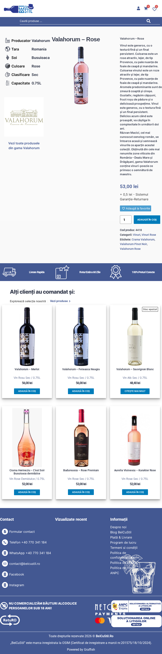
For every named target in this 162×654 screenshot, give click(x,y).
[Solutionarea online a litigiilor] (136, 621)
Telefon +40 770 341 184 (28, 542)
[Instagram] (5, 585)
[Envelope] (5, 564)
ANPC (114, 573)
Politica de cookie (123, 563)
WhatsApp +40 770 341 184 (30, 553)
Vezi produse (59, 301)
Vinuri (136, 234)
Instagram (16, 585)
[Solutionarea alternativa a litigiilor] (136, 606)
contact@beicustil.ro (24, 564)
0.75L (36, 83)
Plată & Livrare (121, 537)
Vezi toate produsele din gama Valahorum (24, 145)
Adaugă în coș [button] (27, 391)
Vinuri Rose (149, 234)
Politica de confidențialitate (122, 555)
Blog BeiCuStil (120, 532)
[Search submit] (149, 21)
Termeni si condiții (124, 548)
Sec (35, 75)
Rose (36, 66)
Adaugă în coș (147, 219)
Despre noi (118, 527)
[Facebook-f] (5, 574)
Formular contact (22, 532)
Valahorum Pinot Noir (133, 244)
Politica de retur (122, 568)
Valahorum (41, 41)
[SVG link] (19, 8)
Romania (39, 49)
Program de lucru (123, 542)
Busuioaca (41, 58)
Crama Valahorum (143, 239)
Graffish (89, 649)
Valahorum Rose (130, 248)
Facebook (16, 574)
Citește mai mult (135, 391)
